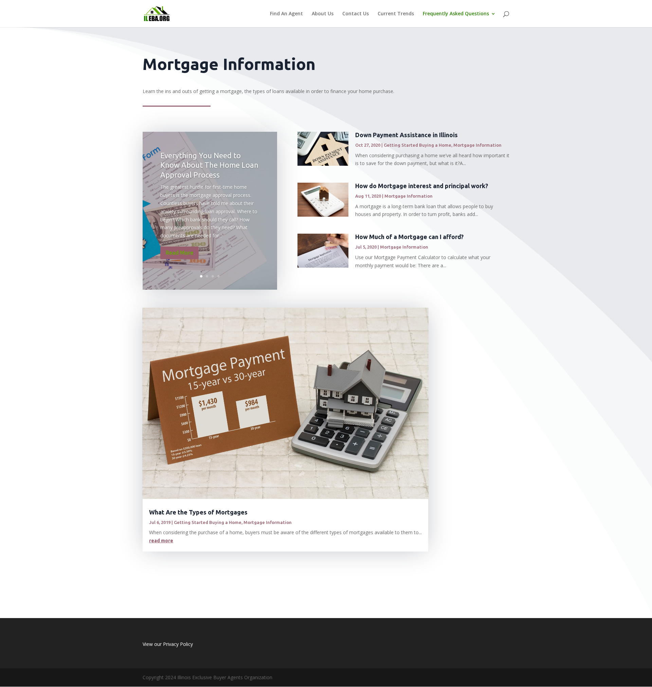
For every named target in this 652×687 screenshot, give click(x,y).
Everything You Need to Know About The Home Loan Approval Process (209, 165)
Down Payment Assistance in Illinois (406, 134)
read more (161, 540)
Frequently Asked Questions (456, 14)
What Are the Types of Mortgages (198, 512)
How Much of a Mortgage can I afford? (409, 236)
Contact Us (355, 14)
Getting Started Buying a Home (417, 145)
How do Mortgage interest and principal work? (421, 185)
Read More (179, 253)
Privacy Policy (178, 644)
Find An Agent (286, 14)
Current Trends (396, 14)
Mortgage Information (477, 145)
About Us (322, 14)
